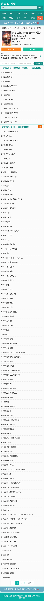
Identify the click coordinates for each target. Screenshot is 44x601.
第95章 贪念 (5, 555)
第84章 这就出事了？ (8, 505)
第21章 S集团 (5, 221)
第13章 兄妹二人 (7, 185)
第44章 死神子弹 (7, 325)
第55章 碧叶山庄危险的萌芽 (11, 375)
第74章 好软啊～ (7, 460)
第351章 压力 (5, 81)
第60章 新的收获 (7, 397)
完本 (33, 18)
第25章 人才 (5, 240)
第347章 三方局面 (7, 99)
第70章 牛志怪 (6, 442)
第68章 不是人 (6, 433)
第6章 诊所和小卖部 (8, 154)
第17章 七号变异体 (7, 203)
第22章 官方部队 (7, 226)
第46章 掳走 (5, 334)
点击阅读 (32, 49)
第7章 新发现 (5, 158)
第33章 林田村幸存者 (8, 276)
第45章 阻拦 (5, 330)
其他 (18, 18)
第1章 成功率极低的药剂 (9, 131)
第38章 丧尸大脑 (7, 298)
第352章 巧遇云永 (7, 77)
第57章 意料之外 (7, 384)
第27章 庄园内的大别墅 (9, 249)
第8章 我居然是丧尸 (8, 163)
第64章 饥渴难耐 (7, 415)
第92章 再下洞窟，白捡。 (10, 541)
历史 (33, 13)
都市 (25, 13)
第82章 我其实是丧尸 (8, 496)
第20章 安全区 (6, 217)
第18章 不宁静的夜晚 (8, 208)
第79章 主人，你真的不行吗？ (11, 483)
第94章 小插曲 (6, 550)
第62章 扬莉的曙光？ (8, 406)
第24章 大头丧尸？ (7, 235)
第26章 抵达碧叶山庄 (8, 244)
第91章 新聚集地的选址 (9, 537)
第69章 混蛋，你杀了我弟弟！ (11, 438)
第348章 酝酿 (5, 95)
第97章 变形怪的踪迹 (8, 564)
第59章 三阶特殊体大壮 (9, 393)
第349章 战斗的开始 (8, 90)
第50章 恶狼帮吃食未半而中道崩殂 (13, 352)
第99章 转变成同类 (7, 573)
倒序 (40, 127)
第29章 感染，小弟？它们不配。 (12, 258)
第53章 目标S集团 (7, 366)
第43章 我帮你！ (7, 321)
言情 (11, 18)
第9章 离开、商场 (7, 167)
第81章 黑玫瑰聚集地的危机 (11, 492)
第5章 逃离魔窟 (6, 149)
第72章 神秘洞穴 (7, 451)
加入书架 (11, 49)
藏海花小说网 (8, 4)
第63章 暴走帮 (6, 411)
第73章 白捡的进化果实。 (10, 456)
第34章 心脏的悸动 (7, 280)
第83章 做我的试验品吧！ (10, 501)
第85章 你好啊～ (7, 510)
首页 (4, 13)
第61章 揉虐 (5, 402)
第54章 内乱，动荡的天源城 (11, 370)
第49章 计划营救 (7, 348)
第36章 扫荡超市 (7, 289)
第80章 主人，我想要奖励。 (11, 487)
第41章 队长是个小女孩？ (10, 312)
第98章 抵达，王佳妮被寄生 (11, 568)
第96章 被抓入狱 (7, 559)
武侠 (18, 13)
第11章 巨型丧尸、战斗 (9, 176)
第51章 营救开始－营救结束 (11, 357)
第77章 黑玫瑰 (6, 474)
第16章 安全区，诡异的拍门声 (11, 199)
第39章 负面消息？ (7, 303)
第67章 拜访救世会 (7, 429)
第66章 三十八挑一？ (8, 424)
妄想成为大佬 (21, 36)
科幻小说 (16, 28)
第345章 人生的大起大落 (9, 108)
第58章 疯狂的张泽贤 (8, 388)
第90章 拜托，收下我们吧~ (10, 532)
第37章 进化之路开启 (8, 294)
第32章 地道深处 (7, 271)
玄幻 (11, 13)
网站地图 (22, 598)
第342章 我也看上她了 (9, 122)
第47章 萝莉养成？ (7, 339)
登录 (40, 18)
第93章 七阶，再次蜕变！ (10, 546)
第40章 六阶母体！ (7, 307)
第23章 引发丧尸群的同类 (10, 230)
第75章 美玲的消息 (7, 465)
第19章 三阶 (5, 212)
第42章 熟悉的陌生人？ (9, 316)
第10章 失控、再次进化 (9, 172)
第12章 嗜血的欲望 (7, 181)
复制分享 (39, 63)
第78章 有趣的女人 (7, 478)
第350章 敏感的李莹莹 (9, 86)
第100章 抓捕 (5, 577)
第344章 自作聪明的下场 (9, 113)
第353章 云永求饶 (26, 44)
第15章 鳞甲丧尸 (7, 194)
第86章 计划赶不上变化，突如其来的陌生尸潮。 (18, 514)
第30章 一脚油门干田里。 (10, 262)
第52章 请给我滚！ (7, 361)
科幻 (4, 18)
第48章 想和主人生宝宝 (9, 343)
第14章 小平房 (6, 190)
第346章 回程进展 (7, 104)
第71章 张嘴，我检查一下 (10, 447)
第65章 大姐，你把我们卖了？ (11, 420)
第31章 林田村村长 (7, 267)
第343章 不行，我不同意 (9, 117)
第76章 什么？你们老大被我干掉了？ (14, 469)
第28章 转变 (5, 253)
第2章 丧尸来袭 (6, 136)
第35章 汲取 (5, 285)
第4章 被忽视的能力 (8, 145)
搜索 (40, 7)
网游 (40, 13)
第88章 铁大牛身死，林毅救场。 (12, 523)
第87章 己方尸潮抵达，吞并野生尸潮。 (14, 519)
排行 (25, 18)
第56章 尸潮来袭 (7, 379)
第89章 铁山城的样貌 (8, 528)
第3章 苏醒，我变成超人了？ (11, 140)
